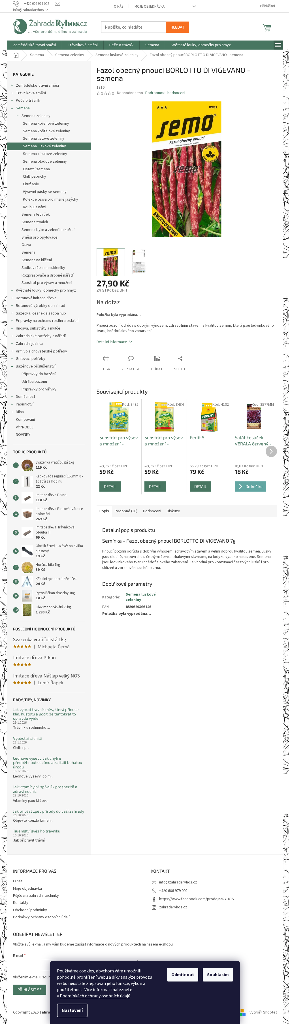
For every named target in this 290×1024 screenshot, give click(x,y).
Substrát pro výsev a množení (47, 283)
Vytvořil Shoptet (263, 1012)
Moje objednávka (150, 6)
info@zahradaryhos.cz (178, 882)
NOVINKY (23, 434)
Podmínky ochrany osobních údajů (42, 917)
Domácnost (25, 397)
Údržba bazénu (34, 381)
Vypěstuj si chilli (27, 738)
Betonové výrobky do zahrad (40, 306)
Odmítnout (182, 975)
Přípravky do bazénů (39, 374)
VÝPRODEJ (24, 427)
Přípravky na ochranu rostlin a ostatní (47, 321)
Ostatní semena (36, 169)
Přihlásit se (30, 989)
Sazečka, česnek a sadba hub (41, 313)
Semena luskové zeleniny (44, 146)
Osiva (26, 245)
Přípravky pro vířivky (39, 389)
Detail (110, 486)
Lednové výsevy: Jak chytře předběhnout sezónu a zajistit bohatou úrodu (47, 762)
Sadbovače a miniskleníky (43, 268)
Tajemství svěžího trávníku (36, 831)
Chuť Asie (31, 184)
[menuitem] (34, 45)
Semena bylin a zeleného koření (48, 230)
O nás (118, 6)
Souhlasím (218, 975)
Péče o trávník (28, 100)
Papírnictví (24, 404)
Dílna (20, 412)
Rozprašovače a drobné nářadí (48, 275)
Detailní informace (112, 342)
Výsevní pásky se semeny (45, 192)
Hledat (177, 27)
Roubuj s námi (34, 207)
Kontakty (20, 903)
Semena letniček (36, 214)
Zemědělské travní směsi (37, 85)
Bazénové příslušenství (36, 366)
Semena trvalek (35, 222)
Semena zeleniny (36, 116)
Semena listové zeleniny (43, 138)
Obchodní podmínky (30, 910)
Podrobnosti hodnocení (165, 93)
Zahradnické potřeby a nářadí (41, 336)
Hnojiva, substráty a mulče (38, 328)
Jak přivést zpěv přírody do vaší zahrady (48, 811)
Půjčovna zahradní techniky (36, 895)
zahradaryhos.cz (173, 907)
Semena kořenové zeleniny (46, 123)
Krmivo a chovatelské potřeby (41, 351)
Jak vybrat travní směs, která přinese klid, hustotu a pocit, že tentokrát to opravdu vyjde (46, 713)
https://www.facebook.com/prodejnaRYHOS (196, 899)
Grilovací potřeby (30, 359)
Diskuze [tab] (173, 511)
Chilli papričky (34, 176)
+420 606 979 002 (173, 891)
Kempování (25, 419)
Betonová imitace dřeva (36, 298)
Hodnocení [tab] (152, 511)
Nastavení (72, 1010)
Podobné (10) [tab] (126, 511)
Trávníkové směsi (31, 93)
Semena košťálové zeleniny (46, 131)
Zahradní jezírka (29, 344)
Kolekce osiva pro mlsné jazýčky (50, 199)
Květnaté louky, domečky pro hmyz (46, 290)
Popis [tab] (104, 511)
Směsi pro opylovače (39, 237)
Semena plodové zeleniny (45, 161)
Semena (23, 108)
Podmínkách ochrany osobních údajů (95, 996)
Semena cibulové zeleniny (45, 154)
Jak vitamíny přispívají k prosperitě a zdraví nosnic (45, 789)
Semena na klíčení (37, 260)
